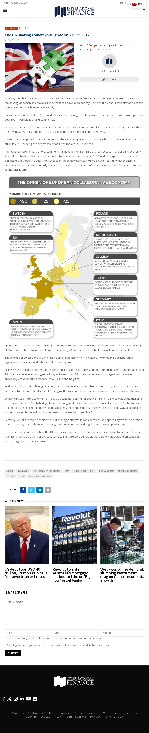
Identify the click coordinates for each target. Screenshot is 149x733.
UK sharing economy (40, 476)
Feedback (131, 713)
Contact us (35, 713)
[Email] (35, 698)
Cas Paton (23, 471)
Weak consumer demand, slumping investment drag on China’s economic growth (122, 574)
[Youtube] (28, 698)
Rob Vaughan (106, 471)
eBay (67, 471)
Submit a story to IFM (90, 713)
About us (18, 713)
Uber (21, 476)
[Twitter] (9, 698)
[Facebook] (4, 698)
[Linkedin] (22, 698)
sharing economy (127, 471)
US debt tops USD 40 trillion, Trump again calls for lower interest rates (26, 573)
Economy (11, 28)
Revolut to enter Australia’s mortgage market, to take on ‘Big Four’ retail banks (71, 574)
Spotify (10, 476)
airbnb (9, 471)
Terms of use (113, 716)
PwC (92, 471)
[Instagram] (16, 698)
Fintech (23, 28)
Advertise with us (59, 713)
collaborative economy (47, 471)
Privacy (95, 716)
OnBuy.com (12, 345)
